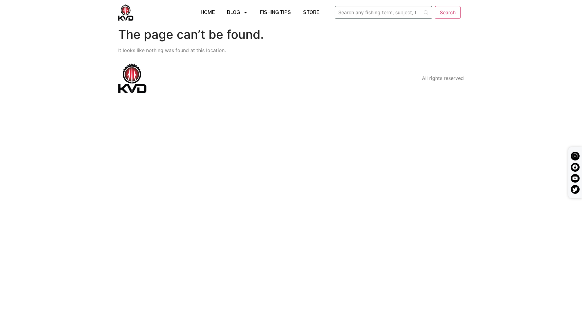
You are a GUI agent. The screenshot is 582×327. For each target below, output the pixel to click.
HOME (208, 12)
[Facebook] (575, 167)
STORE (311, 12)
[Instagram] (575, 156)
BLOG (233, 12)
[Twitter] (575, 189)
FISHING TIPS (275, 12)
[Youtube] (575, 178)
